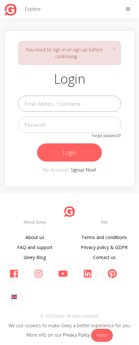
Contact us (104, 257)
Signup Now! (83, 170)
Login (70, 152)
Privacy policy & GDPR (104, 247)
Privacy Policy (76, 335)
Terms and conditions (104, 237)
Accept (102, 335)
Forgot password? (106, 135)
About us (35, 237)
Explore (33, 9)
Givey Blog (35, 257)
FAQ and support (35, 247)
